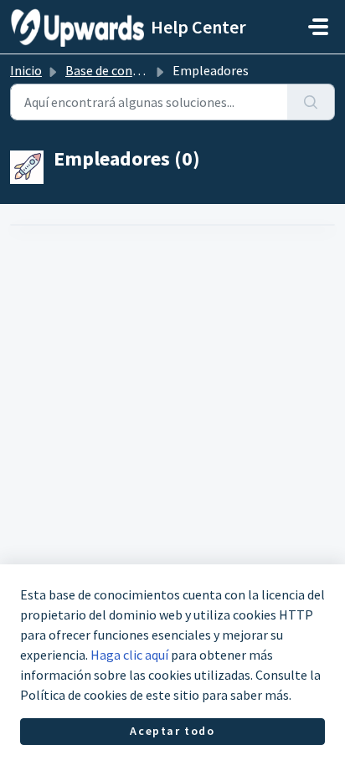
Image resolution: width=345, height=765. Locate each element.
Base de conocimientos (131, 70)
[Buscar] (311, 102)
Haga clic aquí (129, 654)
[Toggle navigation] (318, 27)
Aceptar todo (172, 730)
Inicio (26, 70)
